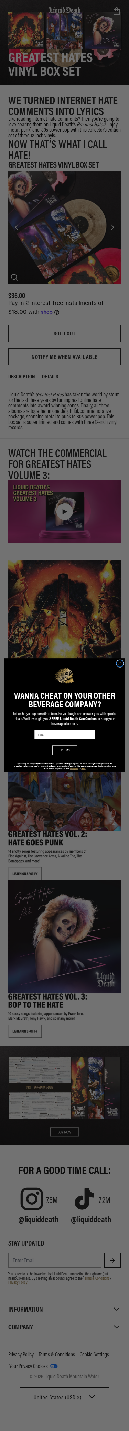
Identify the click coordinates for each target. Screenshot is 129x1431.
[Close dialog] (119, 663)
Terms (83, 768)
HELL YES (65, 750)
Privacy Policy (74, 768)
